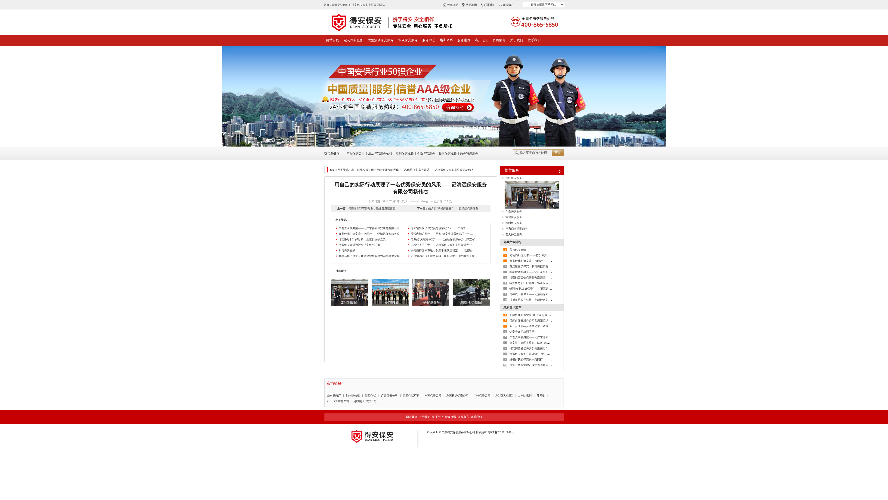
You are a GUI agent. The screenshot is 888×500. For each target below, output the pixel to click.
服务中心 (428, 40)
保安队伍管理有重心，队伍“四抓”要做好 (534, 342)
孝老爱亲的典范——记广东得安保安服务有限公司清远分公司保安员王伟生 (371, 228)
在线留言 (508, 4)
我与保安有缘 (347, 250)
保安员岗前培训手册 (521, 331)
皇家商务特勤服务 (517, 228)
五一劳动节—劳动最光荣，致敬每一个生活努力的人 (541, 326)
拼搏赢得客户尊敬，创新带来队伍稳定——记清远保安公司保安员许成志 (443, 250)
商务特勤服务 (469, 153)
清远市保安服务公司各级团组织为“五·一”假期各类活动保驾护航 (548, 320)
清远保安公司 (356, 153)
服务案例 (463, 40)
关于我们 (516, 40)
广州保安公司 (389, 395)
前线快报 (362, 170)
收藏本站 (452, 4)
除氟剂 (541, 395)
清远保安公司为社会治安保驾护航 (359, 245)
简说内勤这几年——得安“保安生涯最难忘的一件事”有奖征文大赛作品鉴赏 (443, 233)
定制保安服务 (353, 40)
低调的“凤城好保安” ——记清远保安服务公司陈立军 (443, 239)
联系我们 (489, 4)
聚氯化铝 (370, 395)
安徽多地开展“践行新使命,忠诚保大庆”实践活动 (538, 315)
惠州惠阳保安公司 (365, 401)
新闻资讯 (450, 417)
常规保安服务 (408, 40)
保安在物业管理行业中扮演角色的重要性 (534, 365)
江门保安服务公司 (338, 401)
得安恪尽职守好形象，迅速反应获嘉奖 (371, 208)
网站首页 (332, 40)
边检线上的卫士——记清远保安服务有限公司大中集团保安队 (443, 245)
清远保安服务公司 (380, 153)
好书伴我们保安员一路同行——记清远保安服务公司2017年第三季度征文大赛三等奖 (371, 233)
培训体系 (446, 40)
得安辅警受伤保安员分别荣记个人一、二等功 (438, 228)
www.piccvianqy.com (421, 201)
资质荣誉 (499, 40)
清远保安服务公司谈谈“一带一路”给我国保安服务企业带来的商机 (549, 354)
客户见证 (481, 40)
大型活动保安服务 (381, 40)
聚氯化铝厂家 (411, 395)
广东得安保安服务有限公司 (458, 432)
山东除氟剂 (525, 395)
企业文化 (437, 417)
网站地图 (471, 4)
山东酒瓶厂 (334, 395)
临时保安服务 (448, 153)
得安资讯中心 (346, 170)
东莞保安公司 (433, 395)
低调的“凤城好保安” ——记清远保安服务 (453, 208)
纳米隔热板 (353, 395)
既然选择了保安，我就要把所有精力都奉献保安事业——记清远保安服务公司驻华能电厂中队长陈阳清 (371, 256)
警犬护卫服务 (514, 234)
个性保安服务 (426, 153)
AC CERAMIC (504, 395)
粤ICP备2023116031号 (500, 432)
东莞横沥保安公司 (457, 395)
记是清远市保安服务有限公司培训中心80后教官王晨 (443, 256)
